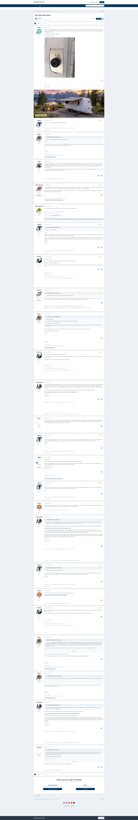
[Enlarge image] (54, 199)
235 (39, 143)
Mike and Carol (39, 185)
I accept (101, 817)
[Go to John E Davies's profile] (39, 386)
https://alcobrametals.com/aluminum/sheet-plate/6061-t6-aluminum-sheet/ (57, 528)
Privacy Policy (67, 805)
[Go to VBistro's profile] (39, 138)
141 (39, 512)
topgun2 (39, 120)
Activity (44, 5)
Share (93, 18)
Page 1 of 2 (45, 23)
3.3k (39, 299)
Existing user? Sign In (94, 2)
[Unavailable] (59, 57)
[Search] (103, 6)
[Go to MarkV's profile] (36, 19)
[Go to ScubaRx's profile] (39, 293)
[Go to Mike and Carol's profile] (39, 188)
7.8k (39, 129)
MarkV (40, 18)
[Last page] (41, 23)
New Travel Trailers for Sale (41, 115)
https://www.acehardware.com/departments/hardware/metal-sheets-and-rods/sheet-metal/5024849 (61, 713)
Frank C (39, 418)
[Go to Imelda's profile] (39, 507)
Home (36, 5)
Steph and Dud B (39, 206)
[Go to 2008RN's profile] (39, 461)
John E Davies (39, 382)
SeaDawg (39, 256)
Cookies (71, 805)
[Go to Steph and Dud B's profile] (39, 210)
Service (48, 5)
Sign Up (102, 2)
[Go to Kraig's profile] (39, 165)
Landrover (39, 747)
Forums (40, 5)
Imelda (39, 503)
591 (39, 756)
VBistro (39, 134)
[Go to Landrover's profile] (39, 750)
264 (39, 466)
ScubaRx (39, 290)
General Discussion (47, 19)
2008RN (39, 457)
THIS (82, 487)
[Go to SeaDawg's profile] (39, 260)
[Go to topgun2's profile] (39, 124)
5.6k (39, 194)
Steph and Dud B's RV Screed (55, 215)
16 (39, 170)
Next (39, 23)
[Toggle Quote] (46, 227)
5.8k (39, 391)
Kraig (39, 161)
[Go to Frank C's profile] (39, 421)
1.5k (39, 215)
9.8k (39, 266)
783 (39, 427)
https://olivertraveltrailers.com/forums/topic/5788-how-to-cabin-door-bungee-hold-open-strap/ (61, 391)
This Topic (98, 5)
